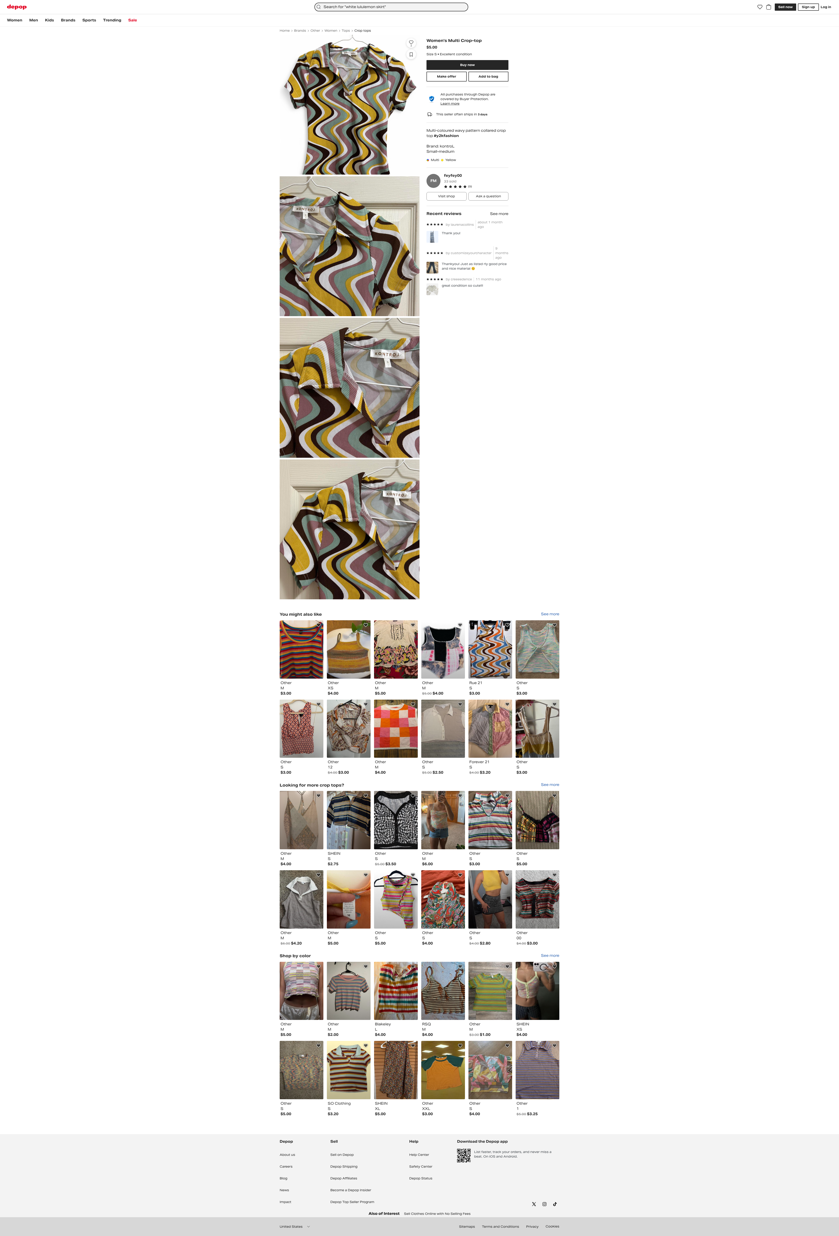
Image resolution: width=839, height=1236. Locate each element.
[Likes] (760, 7)
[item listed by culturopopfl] (443, 729)
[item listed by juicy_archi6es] (537, 820)
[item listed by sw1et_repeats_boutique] (301, 1070)
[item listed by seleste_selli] (349, 649)
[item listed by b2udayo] (490, 649)
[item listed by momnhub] (349, 729)
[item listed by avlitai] (443, 649)
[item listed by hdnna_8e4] (490, 899)
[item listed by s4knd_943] (396, 1070)
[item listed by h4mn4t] (349, 1070)
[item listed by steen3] (537, 991)
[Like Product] (318, 625)
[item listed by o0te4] (349, 820)
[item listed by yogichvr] (537, 899)
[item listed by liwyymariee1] (301, 899)
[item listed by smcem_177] (490, 1070)
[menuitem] (14, 20)
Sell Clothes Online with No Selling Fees (437, 1214)
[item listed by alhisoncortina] (537, 649)
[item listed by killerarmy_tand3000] (443, 1070)
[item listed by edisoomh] (443, 991)
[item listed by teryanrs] (349, 991)
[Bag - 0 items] (768, 7)
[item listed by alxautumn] (396, 729)
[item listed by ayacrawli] (396, 820)
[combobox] (391, 7)
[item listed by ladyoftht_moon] (301, 649)
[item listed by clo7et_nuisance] (443, 899)
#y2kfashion (446, 135)
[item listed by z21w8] (396, 991)
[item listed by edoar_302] (490, 729)
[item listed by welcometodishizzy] (396, 649)
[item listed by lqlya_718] (443, 820)
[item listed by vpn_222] (396, 899)
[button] (476, 187)
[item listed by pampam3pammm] (301, 820)
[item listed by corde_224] (301, 729)
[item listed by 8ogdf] (490, 820)
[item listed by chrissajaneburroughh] (537, 729)
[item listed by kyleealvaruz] (301, 991)
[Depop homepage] (17, 7)
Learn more (449, 104)
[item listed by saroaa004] (349, 899)
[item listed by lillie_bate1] (490, 991)
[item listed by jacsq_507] (537, 1070)
